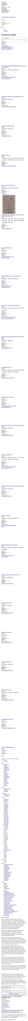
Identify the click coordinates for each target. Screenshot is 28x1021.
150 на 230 (6, 809)
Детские (5, 887)
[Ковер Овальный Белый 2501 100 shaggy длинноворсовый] (14, 475)
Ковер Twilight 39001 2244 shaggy (8, 125)
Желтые (5, 780)
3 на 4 (5, 852)
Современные (6, 888)
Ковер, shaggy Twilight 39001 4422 (8, 185)
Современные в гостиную (9, 894)
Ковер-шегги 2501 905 (5, 515)
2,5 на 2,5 (6, 838)
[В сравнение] (8, 163)
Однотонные (6, 794)
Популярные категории (6, 1001)
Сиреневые (6, 767)
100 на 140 (6, 814)
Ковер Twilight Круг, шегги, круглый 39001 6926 (11, 275)
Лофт (5, 884)
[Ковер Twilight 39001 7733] (14, 237)
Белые (5, 784)
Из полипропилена (8, 872)
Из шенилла (6, 891)
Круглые (5, 790)
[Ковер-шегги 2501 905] (14, 505)
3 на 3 (5, 831)
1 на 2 (5, 851)
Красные (5, 775)
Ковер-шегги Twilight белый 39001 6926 (9, 544)
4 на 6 (5, 857)
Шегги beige (6, 914)
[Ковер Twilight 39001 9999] (14, 444)
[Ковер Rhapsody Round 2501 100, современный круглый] (14, 86)
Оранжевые (6, 773)
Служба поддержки (5, 1000)
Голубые (5, 781)
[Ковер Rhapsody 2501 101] (14, 357)
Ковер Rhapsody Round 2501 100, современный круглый (12, 96)
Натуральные (6, 867)
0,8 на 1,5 (6, 829)
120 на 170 (6, 816)
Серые (5, 772)
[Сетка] (2, 42)
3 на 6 (5, 855)
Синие (5, 771)
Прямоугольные (7, 788)
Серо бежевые (7, 776)
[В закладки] (7, 163)
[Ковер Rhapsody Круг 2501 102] (14, 387)
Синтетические (7, 876)
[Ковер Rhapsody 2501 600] (14, 622)
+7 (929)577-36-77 (12, 17)
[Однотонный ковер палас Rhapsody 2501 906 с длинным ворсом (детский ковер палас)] (14, 204)
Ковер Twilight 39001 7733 (6, 247)
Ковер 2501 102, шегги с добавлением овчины (10, 305)
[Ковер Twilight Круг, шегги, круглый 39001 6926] (14, 265)
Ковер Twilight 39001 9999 (6, 454)
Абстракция (6, 795)
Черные (5, 765)
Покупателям (4, 999)
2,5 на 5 (5, 834)
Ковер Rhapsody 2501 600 (6, 632)
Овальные (6, 791)
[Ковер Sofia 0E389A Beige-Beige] (14, 737)
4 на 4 (5, 830)
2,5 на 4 (5, 835)
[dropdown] (2, 1)
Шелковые (6, 865)
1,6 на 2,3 (6, 826)
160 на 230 (6, 821)
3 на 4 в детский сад (8, 899)
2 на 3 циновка (7, 903)
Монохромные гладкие (8, 912)
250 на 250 (6, 805)
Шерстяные (6, 877)
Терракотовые (6, 769)
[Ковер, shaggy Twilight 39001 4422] (14, 175)
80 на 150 (6, 812)
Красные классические (8, 908)
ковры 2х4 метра (7, 850)
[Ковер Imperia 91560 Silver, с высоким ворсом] (14, 564)
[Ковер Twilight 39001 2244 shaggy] (14, 115)
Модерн (5, 883)
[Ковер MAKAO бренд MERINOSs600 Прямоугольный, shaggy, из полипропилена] (14, 55)
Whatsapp (15, 983)
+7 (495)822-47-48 (5, 17)
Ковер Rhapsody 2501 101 (6, 367)
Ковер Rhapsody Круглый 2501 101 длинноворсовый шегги (13, 425)
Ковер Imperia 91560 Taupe (6, 602)
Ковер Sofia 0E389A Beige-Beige (7, 747)
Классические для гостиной (9, 895)
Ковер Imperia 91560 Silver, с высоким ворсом (10, 574)
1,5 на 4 (5, 844)
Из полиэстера (7, 873)
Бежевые (5, 785)
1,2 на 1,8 (6, 827)
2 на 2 (5, 843)
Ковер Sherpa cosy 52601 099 (7, 719)
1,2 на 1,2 (6, 848)
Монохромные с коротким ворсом (10, 911)
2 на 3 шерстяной (7, 907)
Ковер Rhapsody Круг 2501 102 (7, 397)
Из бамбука (6, 880)
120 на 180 (6, 817)
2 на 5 (5, 840)
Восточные (6, 885)
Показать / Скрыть (5, 917)
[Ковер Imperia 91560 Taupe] (14, 592)
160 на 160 (6, 820)
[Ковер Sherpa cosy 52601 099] (14, 709)
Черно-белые (6, 764)
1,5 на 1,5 (6, 847)
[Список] (5, 42)
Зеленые (5, 778)
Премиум (6, 761)
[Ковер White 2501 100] (14, 145)
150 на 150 (6, 801)
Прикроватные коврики (8, 893)
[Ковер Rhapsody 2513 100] (14, 651)
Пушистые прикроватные (9, 910)
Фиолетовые (6, 768)
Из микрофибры (7, 874)
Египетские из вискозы (8, 897)
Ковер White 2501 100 (5, 155)
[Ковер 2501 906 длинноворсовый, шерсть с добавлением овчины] (14, 326)
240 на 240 (6, 825)
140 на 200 (6, 818)
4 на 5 (5, 856)
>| (3, 756)
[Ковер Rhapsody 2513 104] (14, 679)
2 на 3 (5, 803)
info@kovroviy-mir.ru (5, 1006)
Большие (6, 800)
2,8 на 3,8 (6, 833)
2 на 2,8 (5, 842)
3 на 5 (5, 853)
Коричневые (6, 777)
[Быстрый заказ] (6, 102)
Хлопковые (6, 870)
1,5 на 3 (5, 846)
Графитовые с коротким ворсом (10, 904)
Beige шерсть (6, 915)
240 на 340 (6, 823)
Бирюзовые (6, 782)
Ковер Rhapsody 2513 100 (6, 661)
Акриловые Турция (8, 898)
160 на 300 (6, 822)
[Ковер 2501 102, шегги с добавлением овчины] (14, 295)
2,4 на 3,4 (6, 839)
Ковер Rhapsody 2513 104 (6, 689)
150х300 (5, 810)
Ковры (5, 30)
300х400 (5, 808)
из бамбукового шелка (8, 864)
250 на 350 (6, 804)
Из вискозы (6, 878)
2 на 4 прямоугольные (8, 900)
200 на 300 (6, 799)
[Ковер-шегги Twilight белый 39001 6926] (14, 534)
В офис (5, 861)
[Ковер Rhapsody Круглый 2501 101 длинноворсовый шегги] (14, 415)
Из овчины (6, 869)
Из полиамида (7, 868)
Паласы (5, 890)
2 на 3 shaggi (6, 902)
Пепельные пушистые (8, 906)
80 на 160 (6, 813)
